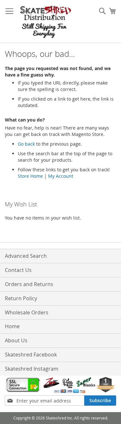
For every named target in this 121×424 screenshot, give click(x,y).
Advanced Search (26, 255)
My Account (60, 176)
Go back (26, 144)
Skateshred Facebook (31, 354)
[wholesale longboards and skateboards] (46, 22)
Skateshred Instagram (31, 368)
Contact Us (18, 270)
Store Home (30, 176)
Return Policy (21, 298)
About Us (16, 340)
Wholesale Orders (26, 312)
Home (12, 326)
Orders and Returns (29, 284)
